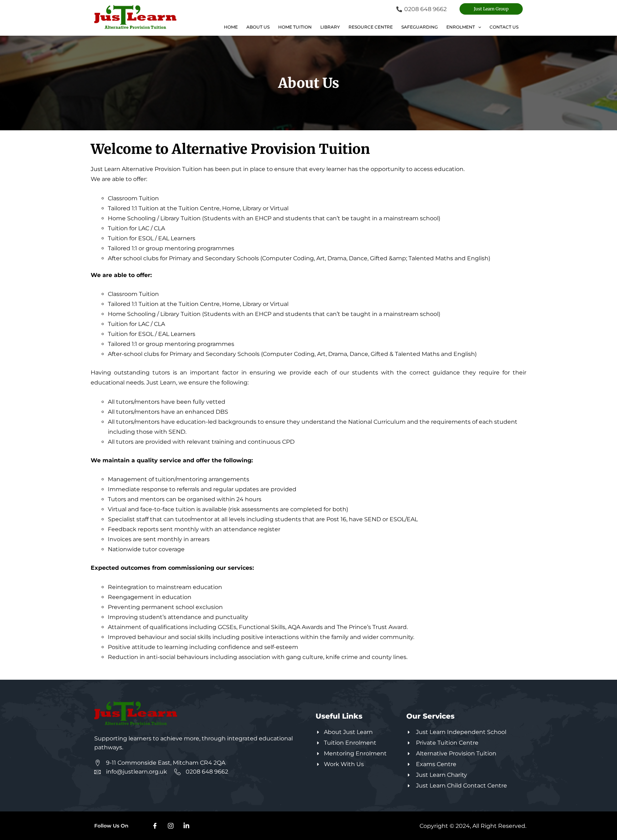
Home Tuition (295, 27)
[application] (478, 27)
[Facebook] (155, 825)
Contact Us (504, 27)
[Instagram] (170, 825)
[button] (491, 9)
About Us (258, 27)
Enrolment (460, 27)
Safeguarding (419, 27)
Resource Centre (370, 27)
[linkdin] (186, 825)
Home (231, 27)
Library (330, 27)
